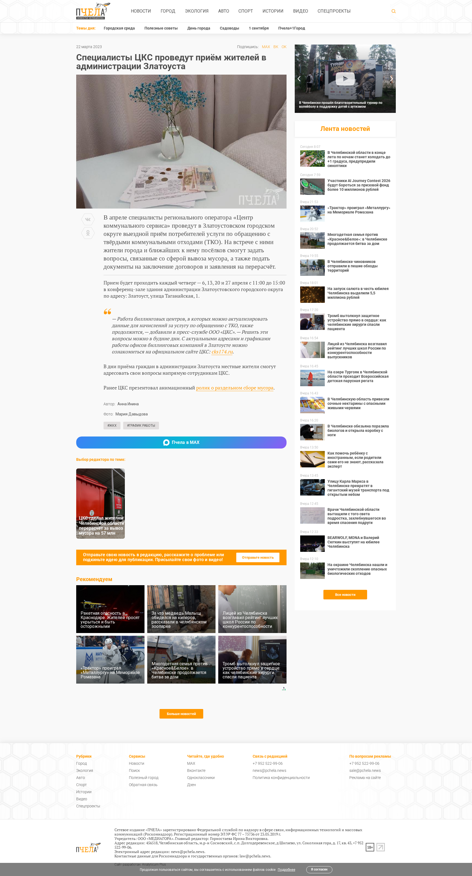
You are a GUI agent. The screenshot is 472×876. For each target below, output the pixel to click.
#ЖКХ (112, 425)
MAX (266, 47)
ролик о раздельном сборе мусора (234, 387)
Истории (273, 11)
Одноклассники (201, 777)
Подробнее (286, 870)
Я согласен (319, 869)
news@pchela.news (269, 770)
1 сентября (259, 28)
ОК (284, 47)
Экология (197, 11)
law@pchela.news (255, 856)
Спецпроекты (334, 11)
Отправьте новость (258, 557)
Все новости (345, 595)
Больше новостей (181, 714)
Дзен (191, 785)
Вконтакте (196, 770)
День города (198, 28)
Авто (223, 11)
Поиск (134, 770)
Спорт (245, 11)
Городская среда (119, 28)
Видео (300, 11)
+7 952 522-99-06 (268, 763)
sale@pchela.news (365, 770)
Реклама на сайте (365, 777)
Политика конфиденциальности (281, 777)
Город (168, 11)
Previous (299, 79)
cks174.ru (221, 351)
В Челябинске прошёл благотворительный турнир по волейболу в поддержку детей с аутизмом (340, 105)
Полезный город (143, 777)
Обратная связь (143, 785)
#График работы (141, 425)
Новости (141, 11)
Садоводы (229, 28)
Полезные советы (161, 28)
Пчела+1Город (291, 28)
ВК (275, 47)
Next (392, 79)
